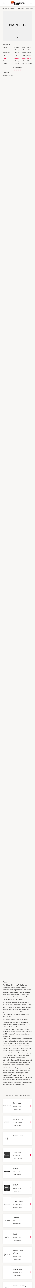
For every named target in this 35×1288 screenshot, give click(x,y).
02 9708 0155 (8, 75)
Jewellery (12, 8)
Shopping (4, 8)
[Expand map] (17, 527)
